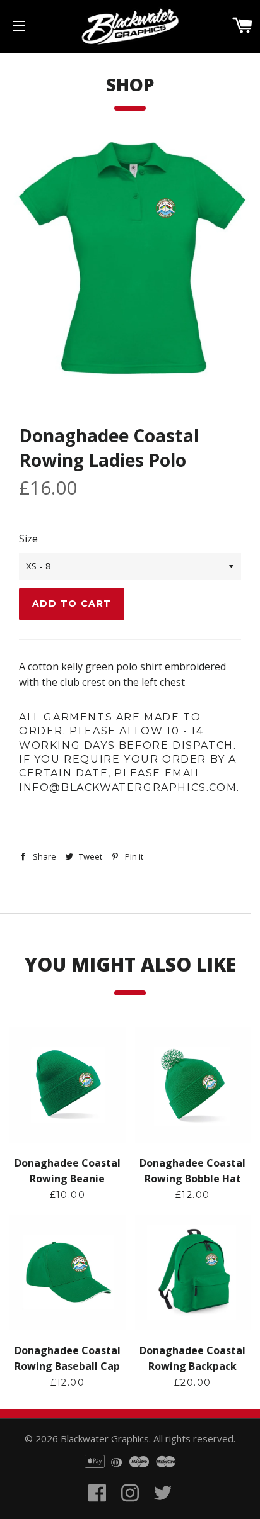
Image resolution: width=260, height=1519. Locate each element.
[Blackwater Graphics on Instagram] (130, 1507)
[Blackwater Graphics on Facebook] (97, 1507)
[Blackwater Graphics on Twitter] (163, 1507)
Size (28, 539)
